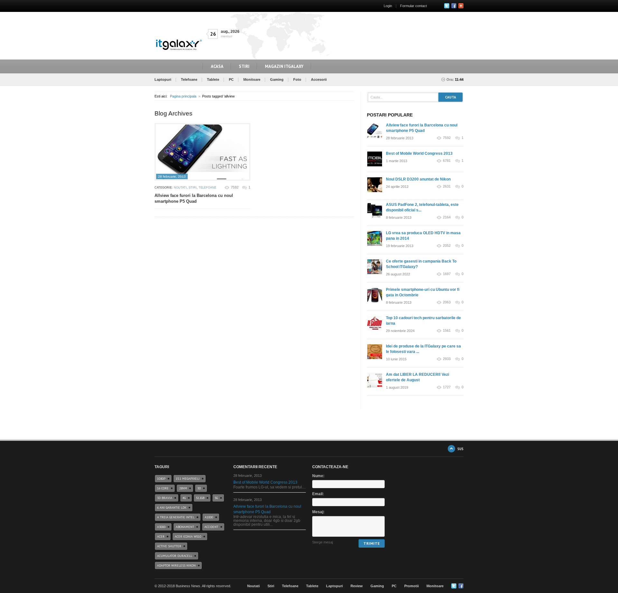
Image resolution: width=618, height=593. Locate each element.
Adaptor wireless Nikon (176, 565)
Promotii (411, 586)
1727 (447, 387)
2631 (447, 186)
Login (388, 6)
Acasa (217, 66)
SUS (460, 448)
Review (357, 586)
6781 (447, 160)
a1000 (209, 517)
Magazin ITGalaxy (284, 66)
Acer (160, 536)
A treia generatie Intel (175, 517)
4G (184, 498)
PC (231, 79)
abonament (185, 527)
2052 (447, 245)
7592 (235, 187)
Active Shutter (169, 546)
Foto (297, 79)
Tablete (213, 79)
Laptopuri (162, 79)
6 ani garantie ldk (171, 507)
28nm (183, 488)
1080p (161, 479)
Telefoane (189, 79)
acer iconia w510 (188, 536)
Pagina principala (183, 96)
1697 (447, 274)
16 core (163, 488)
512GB (200, 498)
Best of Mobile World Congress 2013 (419, 153)
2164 (447, 217)
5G (216, 498)
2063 (447, 302)
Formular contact (413, 6)
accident (211, 527)
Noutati (180, 187)
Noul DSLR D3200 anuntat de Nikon (418, 179)
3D (199, 488)
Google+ (461, 5)
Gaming (277, 79)
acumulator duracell (174, 556)
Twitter (446, 5)
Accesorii (319, 79)
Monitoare (251, 79)
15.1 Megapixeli (188, 479)
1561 (447, 330)
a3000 (161, 527)
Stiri (244, 66)
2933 (447, 359)
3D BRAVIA (164, 498)
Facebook (453, 5)
